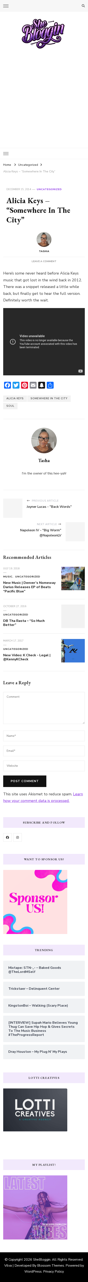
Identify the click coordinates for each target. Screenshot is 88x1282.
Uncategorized (49, 189)
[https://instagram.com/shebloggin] (17, 837)
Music (7, 576)
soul (10, 406)
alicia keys (15, 398)
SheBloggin (41, 1259)
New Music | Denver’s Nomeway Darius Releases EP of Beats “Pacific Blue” (29, 587)
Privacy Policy (53, 1271)
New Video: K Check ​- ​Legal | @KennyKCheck (26, 657)
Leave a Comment (44, 261)
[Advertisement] (44, 95)
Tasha (44, 251)
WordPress (33, 1271)
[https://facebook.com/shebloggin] (7, 837)
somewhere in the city (49, 398)
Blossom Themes (50, 1265)
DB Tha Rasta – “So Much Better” (24, 622)
